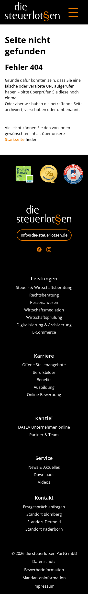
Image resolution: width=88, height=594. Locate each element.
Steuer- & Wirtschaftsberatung (44, 287)
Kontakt (44, 498)
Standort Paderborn (44, 529)
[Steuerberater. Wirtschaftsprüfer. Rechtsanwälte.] (32, 12)
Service (44, 458)
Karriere (44, 356)
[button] (9, 585)
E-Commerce (44, 332)
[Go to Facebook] (39, 249)
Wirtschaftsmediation (44, 310)
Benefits (44, 379)
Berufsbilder (44, 372)
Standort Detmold (44, 522)
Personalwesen (44, 302)
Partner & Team (44, 435)
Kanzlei (44, 418)
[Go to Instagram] (48, 249)
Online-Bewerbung (44, 394)
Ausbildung (44, 387)
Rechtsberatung (44, 295)
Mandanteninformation (44, 578)
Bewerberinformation (44, 570)
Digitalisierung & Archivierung (44, 325)
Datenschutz (44, 561)
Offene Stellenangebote (44, 365)
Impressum (44, 586)
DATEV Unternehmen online (44, 427)
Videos (44, 482)
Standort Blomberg (44, 514)
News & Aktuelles (44, 467)
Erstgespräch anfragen (44, 507)
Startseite (15, 139)
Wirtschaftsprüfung (44, 317)
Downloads (44, 474)
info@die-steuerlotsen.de (44, 235)
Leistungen (44, 279)
